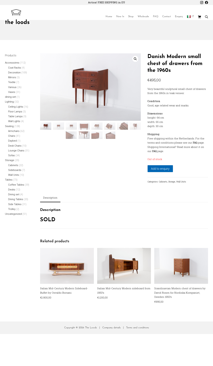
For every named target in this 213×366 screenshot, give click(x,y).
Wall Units (181, 181)
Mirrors (12, 77)
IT (193, 16)
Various (12, 87)
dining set (10, 96)
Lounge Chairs (16, 150)
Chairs (11, 135)
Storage (171, 181)
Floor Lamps (15, 111)
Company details (111, 327)
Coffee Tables (16, 184)
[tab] (50, 198)
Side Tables (14, 204)
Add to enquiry (160, 168)
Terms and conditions (137, 327)
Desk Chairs (14, 145)
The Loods (91, 327)
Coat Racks (14, 67)
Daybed (12, 140)
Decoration (14, 72)
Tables (8, 179)
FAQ (195, 142)
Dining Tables (15, 199)
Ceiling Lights (15, 106)
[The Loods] (17, 16)
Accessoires (12, 62)
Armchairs (13, 131)
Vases (11, 92)
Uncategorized (13, 213)
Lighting (9, 101)
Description (50, 197)
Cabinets (163, 181)
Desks (11, 189)
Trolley (11, 209)
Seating (9, 126)
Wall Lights (14, 121)
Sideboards (14, 170)
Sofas (11, 155)
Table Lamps (15, 116)
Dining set (13, 194)
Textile (11, 82)
